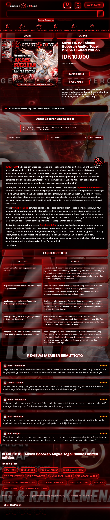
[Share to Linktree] (22, 511)
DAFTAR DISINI (76, 74)
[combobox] (52, 14)
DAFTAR (83, 36)
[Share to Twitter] (7, 511)
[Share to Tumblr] (45, 511)
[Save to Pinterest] (30, 511)
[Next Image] (14, 43)
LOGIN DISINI (76, 82)
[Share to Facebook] (15, 511)
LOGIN (27, 36)
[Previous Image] (14, 46)
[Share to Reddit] (37, 511)
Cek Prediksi (95, 137)
